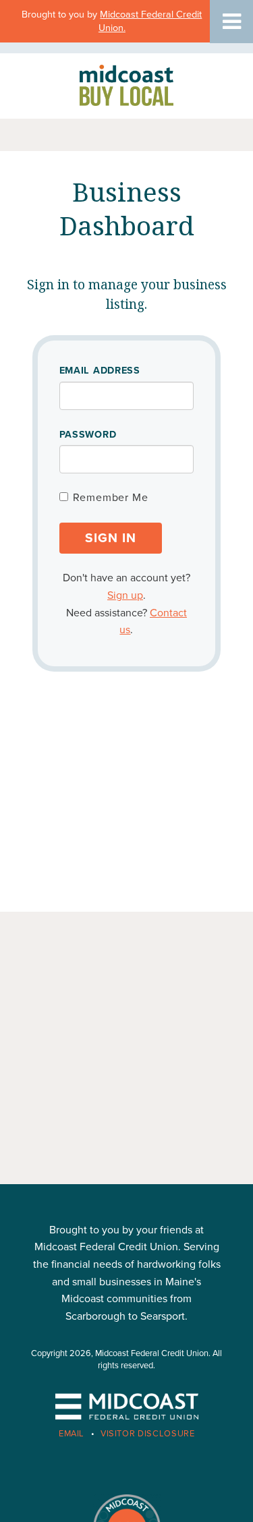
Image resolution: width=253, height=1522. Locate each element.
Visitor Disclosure (148, 1433)
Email (71, 1433)
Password (88, 434)
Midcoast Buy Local (127, 84)
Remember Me (110, 497)
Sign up (125, 595)
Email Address (99, 370)
